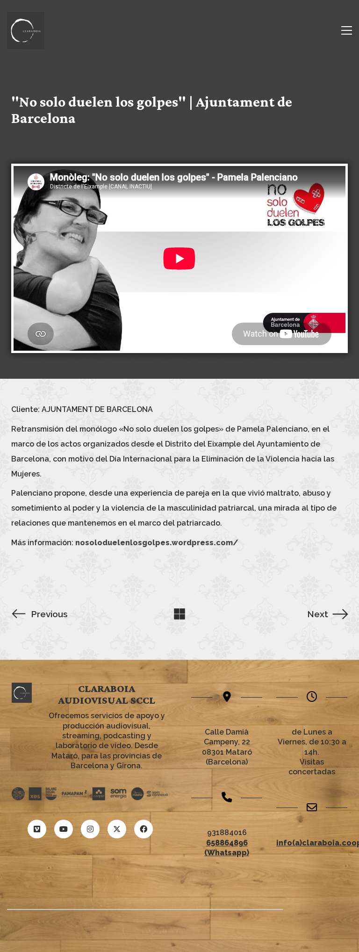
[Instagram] (90, 829)
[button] (346, 30)
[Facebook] (143, 829)
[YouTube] (63, 829)
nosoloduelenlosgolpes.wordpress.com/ (156, 542)
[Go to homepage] (25, 30)
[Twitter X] (117, 829)
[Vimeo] (37, 829)
